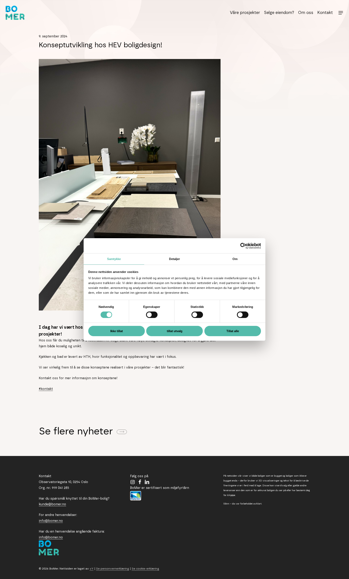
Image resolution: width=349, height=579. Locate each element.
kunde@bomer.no (52, 504)
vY (92, 568)
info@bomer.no (51, 520)
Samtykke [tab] (114, 259)
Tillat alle (232, 331)
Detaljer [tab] (174, 259)
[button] (340, 13)
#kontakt (46, 389)
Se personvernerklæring (112, 568)
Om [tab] (235, 259)
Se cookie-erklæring (145, 568)
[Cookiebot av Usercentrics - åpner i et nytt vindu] (243, 246)
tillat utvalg (174, 331)
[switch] (152, 315)
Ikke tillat (116, 331)
